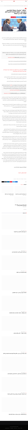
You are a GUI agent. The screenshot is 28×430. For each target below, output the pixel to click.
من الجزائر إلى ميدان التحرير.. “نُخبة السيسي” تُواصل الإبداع (17, 373)
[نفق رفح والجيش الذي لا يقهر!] (8, 189)
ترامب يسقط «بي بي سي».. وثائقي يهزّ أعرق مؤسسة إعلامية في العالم (20, 205)
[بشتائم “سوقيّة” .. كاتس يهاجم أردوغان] (14, 323)
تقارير (25, 291)
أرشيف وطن (22, 5)
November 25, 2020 (7, 93)
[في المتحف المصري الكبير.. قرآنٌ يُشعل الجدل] (14, 242)
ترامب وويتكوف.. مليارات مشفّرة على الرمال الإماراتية (17, 312)
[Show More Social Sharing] (10, 17)
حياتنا (25, 311)
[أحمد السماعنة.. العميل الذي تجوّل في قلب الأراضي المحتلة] (14, 384)
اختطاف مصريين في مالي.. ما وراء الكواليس (19, 292)
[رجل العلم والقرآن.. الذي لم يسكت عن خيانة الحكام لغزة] (14, 404)
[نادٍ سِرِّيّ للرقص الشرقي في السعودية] (20, 189)
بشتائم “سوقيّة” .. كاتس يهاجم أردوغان (20, 333)
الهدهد (20, 5)
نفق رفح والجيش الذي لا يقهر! (21, 272)
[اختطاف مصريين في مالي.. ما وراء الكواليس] (14, 282)
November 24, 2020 (11, 57)
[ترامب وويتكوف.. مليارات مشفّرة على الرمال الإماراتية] (14, 303)
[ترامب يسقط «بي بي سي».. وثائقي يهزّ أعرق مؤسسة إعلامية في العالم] (20, 200)
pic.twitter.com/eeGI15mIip (14, 90)
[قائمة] (25, 1)
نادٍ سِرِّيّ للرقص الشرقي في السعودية (20, 231)
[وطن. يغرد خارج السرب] (14, 1)
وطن (25, 15)
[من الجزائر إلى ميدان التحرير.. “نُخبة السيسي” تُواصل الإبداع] (14, 364)
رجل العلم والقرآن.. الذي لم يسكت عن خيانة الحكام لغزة (17, 414)
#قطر (11, 85)
